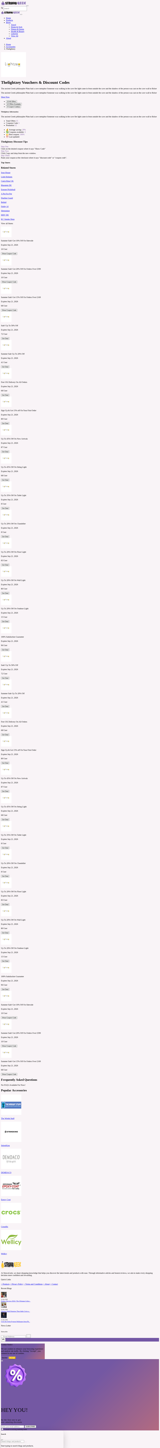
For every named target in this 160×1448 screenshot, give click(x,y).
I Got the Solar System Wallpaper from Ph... (15, 1321)
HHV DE (5, 215)
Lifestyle (14, 34)
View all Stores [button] (7, 223)
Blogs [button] (8, 22)
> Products (5, 1284)
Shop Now (5, 97)
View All (14, 36)
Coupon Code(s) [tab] (13, 107)
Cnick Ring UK (7, 181)
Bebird (3, 202)
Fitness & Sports (17, 29)
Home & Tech (16, 27)
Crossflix (4, 1227)
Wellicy (4, 1254)
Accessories (10, 47)
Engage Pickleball (8, 189)
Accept (12, 1358)
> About (46, 1284)
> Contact (54, 1284)
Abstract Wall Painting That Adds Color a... (15, 1311)
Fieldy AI (4, 206)
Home (8, 18)
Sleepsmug (5, 211)
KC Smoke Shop (7, 219)
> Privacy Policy (16, 1284)
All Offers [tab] (11, 101)
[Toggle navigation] (27, 5)
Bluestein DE (6, 185)
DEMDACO (6, 1172)
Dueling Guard (7, 198)
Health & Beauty (17, 31)
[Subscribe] (28, 1336)
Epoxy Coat (5, 1200)
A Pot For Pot (6, 194)
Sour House (5, 173)
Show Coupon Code (9, 254)
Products (9, 20)
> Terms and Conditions (33, 1284)
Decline (4, 1358)
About (8, 38)
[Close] (21, 14)
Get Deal (5, 338)
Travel (13, 25)
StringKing (5, 1145)
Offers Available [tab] (14, 104)
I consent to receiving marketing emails (15, 1429)
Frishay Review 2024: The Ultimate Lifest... (15, 1301)
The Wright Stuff (7, 1118)
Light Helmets (6, 177)
